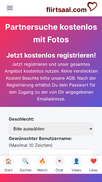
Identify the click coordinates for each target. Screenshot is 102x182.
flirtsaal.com (66, 10)
